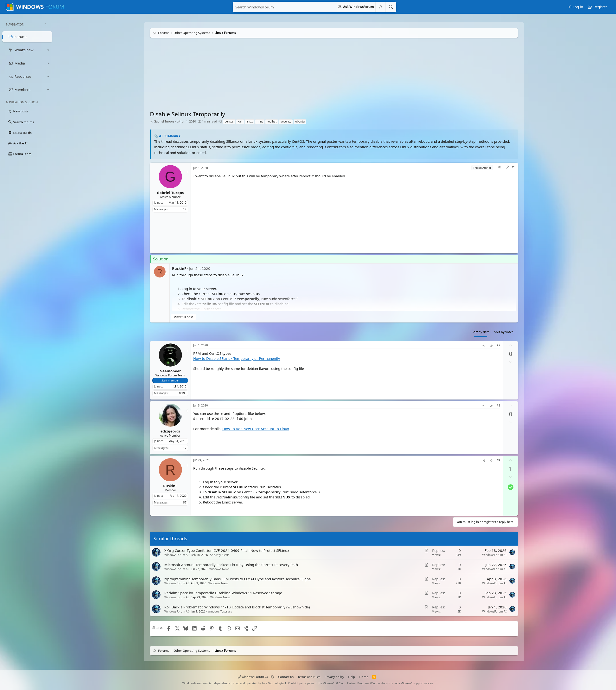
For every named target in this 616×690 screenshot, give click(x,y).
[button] (48, 50)
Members (22, 89)
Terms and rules (309, 677)
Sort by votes (503, 332)
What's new (23, 49)
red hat (271, 121)
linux (249, 121)
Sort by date (480, 332)
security (286, 121)
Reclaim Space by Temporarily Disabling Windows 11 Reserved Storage (223, 592)
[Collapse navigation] (45, 24)
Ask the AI (20, 143)
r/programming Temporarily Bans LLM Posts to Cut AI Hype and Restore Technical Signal (238, 578)
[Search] (390, 7)
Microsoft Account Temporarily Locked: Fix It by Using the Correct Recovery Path (231, 564)
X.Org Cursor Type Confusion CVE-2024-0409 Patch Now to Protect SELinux (226, 550)
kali (240, 121)
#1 (514, 167)
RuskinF (179, 268)
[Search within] (380, 7)
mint (260, 121)
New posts (20, 111)
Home (363, 677)
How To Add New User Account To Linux (255, 428)
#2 (498, 345)
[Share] (499, 167)
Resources (22, 76)
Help (351, 677)
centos (229, 121)
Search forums (23, 122)
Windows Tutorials (220, 611)
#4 (498, 460)
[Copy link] (507, 167)
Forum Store (22, 154)
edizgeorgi (170, 430)
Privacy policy (334, 677)
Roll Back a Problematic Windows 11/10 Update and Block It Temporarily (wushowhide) (237, 607)
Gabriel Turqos (164, 121)
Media (19, 63)
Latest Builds (22, 132)
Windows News (219, 569)
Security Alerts (220, 555)
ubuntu (300, 121)
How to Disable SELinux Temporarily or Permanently (236, 358)
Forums (20, 36)
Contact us (286, 677)
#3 (498, 405)
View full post (183, 317)
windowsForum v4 (255, 677)
